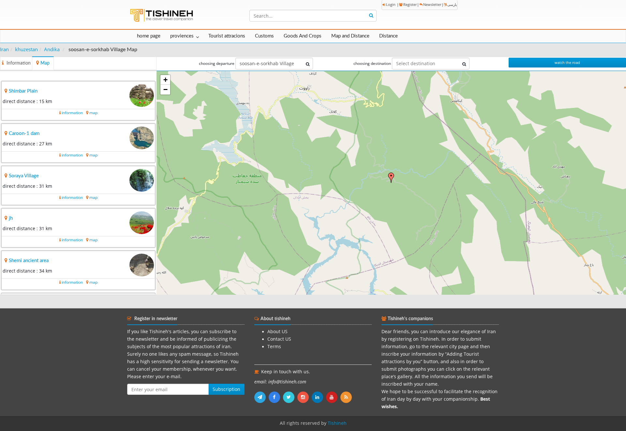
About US (277, 331)
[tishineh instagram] (304, 397)
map (93, 112)
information (72, 112)
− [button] (165, 89)
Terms (274, 346)
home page (148, 36)
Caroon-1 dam (24, 133)
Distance (388, 36)
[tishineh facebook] (276, 397)
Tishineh (337, 423)
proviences (182, 36)
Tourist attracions (226, 36)
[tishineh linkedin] (319, 397)
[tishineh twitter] (290, 397)
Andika (52, 49)
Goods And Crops (302, 36)
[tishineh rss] (346, 397)
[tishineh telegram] (261, 397)
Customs (264, 36)
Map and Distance (350, 36)
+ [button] (165, 80)
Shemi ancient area (29, 260)
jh (11, 218)
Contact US (279, 339)
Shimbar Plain (23, 91)
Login (390, 4)
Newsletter (432, 4)
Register (410, 4)
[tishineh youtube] (333, 397)
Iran (4, 49)
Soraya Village (24, 175)
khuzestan (26, 49)
